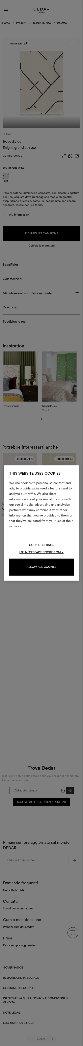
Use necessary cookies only (41, 552)
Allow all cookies (41, 567)
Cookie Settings (41, 545)
